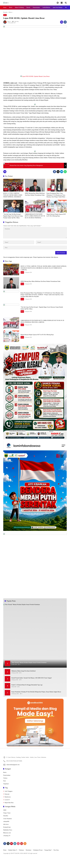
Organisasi (6, 783)
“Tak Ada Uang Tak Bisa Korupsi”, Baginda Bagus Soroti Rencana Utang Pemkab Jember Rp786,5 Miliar (13, 216)
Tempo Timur (6, 813)
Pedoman (21, 850)
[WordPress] (14, 843)
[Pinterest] (11, 843)
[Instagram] (18, 843)
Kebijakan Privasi (37, 850)
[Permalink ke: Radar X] (5, 22)
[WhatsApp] (65, 171)
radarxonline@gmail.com (13, 764)
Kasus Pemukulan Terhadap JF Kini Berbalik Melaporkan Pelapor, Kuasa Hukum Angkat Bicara (36, 691)
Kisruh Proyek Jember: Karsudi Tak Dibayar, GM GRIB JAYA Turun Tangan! (31, 678)
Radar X (9, 21)
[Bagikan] (65, 22)
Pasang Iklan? (48, 850)
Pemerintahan (6, 775)
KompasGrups (7, 827)
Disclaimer (28, 850)
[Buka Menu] (62, 3)
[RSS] (25, 843)
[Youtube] (21, 843)
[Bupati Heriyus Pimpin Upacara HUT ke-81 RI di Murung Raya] (57, 206)
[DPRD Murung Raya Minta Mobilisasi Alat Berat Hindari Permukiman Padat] (35, 185)
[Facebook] (54, 171)
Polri (4, 781)
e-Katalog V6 (6, 835)
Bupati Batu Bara (9, 802)
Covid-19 (7, 799)
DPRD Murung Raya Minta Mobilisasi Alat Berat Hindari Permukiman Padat (35, 194)
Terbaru (5, 778)
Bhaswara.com (7, 832)
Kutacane (7, 794)
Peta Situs (56, 850)
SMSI (4, 810)
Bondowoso (8, 797)
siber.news (6, 824)
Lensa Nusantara (7, 818)
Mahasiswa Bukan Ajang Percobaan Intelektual (23, 671)
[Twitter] (58, 171)
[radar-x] (5, 2)
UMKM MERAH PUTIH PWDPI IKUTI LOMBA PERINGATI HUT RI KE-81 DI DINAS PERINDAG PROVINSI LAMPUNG (35, 216)
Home (4, 850)
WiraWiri (5, 815)
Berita (5, 15)
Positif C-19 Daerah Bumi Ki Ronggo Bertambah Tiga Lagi (26, 685)
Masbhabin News (7, 830)
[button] (58, 3)
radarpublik (6, 821)
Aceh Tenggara (8, 791)
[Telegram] (61, 171)
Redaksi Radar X (12, 850)
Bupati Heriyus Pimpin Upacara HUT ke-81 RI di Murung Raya (56, 215)
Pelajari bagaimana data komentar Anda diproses (45, 257)
